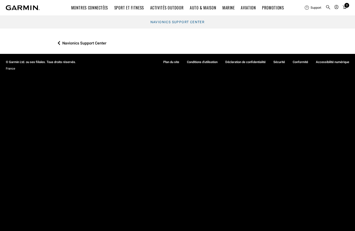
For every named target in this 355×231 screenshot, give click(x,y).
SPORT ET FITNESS (129, 8)
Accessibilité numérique (332, 62)
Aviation (248, 8)
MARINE (228, 8)
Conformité (300, 62)
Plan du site (171, 62)
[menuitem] (313, 7)
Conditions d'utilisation (202, 62)
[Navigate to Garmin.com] (23, 7)
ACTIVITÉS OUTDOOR (167, 8)
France (10, 68)
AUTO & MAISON (203, 8)
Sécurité (279, 62)
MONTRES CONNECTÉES (89, 8)
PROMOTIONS (273, 8)
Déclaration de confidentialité (245, 62)
